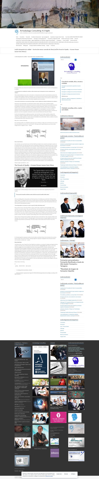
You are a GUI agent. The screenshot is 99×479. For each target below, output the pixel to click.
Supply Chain (63, 189)
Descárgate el (64, 89)
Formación (28, 36)
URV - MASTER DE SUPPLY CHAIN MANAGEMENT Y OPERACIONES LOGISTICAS (21, 387)
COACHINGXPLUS (18, 383)
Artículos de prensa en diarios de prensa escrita (69, 132)
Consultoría (22, 36)
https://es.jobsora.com (54, 447)
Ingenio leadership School (19, 367)
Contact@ (53, 45)
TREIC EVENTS (17, 399)
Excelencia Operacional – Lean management (40, 36)
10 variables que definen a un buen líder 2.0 (69, 147)
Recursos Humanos (64, 187)
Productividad (63, 185)
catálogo (68, 89)
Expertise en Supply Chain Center (57, 36)
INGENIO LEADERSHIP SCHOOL (20, 401)
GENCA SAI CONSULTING (19, 408)
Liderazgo (62, 181)
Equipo (47, 45)
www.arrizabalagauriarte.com (73, 411)
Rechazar (66, 473)
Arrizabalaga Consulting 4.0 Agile (35, 31)
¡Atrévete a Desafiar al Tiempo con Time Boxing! (70, 161)
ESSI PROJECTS (17, 406)
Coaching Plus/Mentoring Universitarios (24, 38)
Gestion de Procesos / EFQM (67, 38)
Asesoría (76, 38)
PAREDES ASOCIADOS (19, 418)
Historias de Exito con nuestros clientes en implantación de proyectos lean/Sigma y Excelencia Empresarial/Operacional (22, 435)
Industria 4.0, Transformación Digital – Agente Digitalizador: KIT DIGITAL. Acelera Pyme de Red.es (35, 40)
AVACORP (16, 404)
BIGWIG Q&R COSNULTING (20, 413)
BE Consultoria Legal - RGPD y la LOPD (21, 362)
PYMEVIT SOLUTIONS (19, 410)
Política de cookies (49, 476)
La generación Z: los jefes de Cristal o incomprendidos (71, 140)
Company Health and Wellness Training (37, 45)
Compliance (59, 40)
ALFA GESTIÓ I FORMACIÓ (20, 377)
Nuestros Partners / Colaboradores (40, 448)
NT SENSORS (17, 380)
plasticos (62, 183)
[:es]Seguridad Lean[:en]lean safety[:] (24, 270)
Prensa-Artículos (73, 40)
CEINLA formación (18, 372)
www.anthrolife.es (71, 436)
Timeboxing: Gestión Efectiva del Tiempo (68, 312)
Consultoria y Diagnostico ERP (54, 38)
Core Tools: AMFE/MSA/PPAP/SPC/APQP (74, 36)
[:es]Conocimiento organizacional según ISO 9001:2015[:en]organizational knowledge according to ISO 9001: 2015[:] (36, 273)
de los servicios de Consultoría (76, 89)
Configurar (73, 473)
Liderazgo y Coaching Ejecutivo (40, 38)
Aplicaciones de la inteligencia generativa (68, 152)
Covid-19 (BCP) (66, 40)
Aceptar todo (59, 473)
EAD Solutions (19, 45)
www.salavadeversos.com (55, 433)
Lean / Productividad (64, 179)
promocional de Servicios (75, 94)
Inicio (17, 36)
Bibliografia (25, 45)
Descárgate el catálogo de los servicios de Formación (71, 91)
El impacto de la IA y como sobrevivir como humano (70, 149)
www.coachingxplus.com (72, 449)
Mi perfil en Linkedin (18, 424)
